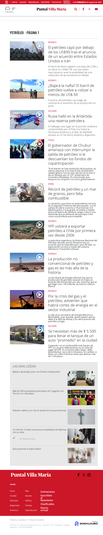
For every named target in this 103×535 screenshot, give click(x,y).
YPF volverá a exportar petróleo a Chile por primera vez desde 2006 (71, 231)
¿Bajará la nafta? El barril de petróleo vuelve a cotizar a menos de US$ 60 (71, 90)
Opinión (51, 184)
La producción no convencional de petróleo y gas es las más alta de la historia (70, 265)
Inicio (14, 2)
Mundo (28, 495)
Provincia (14, 510)
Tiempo (28, 505)
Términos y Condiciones (18, 520)
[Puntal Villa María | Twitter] (89, 9)
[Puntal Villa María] (31, 476)
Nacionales (52, 42)
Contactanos (48, 491)
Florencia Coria (29, 439)
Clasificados (47, 504)
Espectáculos (31, 510)
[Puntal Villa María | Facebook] (83, 9)
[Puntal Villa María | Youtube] (96, 9)
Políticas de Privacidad (36, 520)
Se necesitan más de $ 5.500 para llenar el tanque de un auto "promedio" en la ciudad (72, 336)
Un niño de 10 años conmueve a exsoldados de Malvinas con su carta (39, 431)
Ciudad (22, 2)
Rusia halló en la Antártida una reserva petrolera (70, 118)
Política (51, 140)
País (27, 491)
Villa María (52, 111)
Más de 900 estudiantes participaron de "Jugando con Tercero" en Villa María (38, 392)
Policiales (56, 2)
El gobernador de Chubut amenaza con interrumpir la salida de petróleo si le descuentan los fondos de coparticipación (71, 154)
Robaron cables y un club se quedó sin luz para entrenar (39, 410)
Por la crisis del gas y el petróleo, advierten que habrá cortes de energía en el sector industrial (72, 303)
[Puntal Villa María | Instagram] (89, 475)
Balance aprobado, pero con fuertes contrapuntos (36, 371)
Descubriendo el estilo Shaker (27, 448)
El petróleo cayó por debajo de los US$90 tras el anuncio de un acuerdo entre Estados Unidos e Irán (72, 54)
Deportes (45, 2)
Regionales (33, 2)
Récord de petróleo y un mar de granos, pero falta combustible (72, 194)
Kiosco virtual (67, 2)
